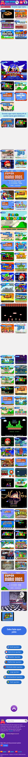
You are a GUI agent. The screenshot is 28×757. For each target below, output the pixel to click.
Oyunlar (11, 730)
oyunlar (20, 751)
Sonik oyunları (14, 647)
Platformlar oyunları (14, 662)
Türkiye (5, 745)
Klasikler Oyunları (14, 657)
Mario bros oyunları (14, 652)
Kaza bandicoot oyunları (14, 677)
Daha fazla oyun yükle (14, 630)
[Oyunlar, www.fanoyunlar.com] (9, 2)
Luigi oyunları (14, 672)
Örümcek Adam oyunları (14, 667)
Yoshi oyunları (14, 682)
